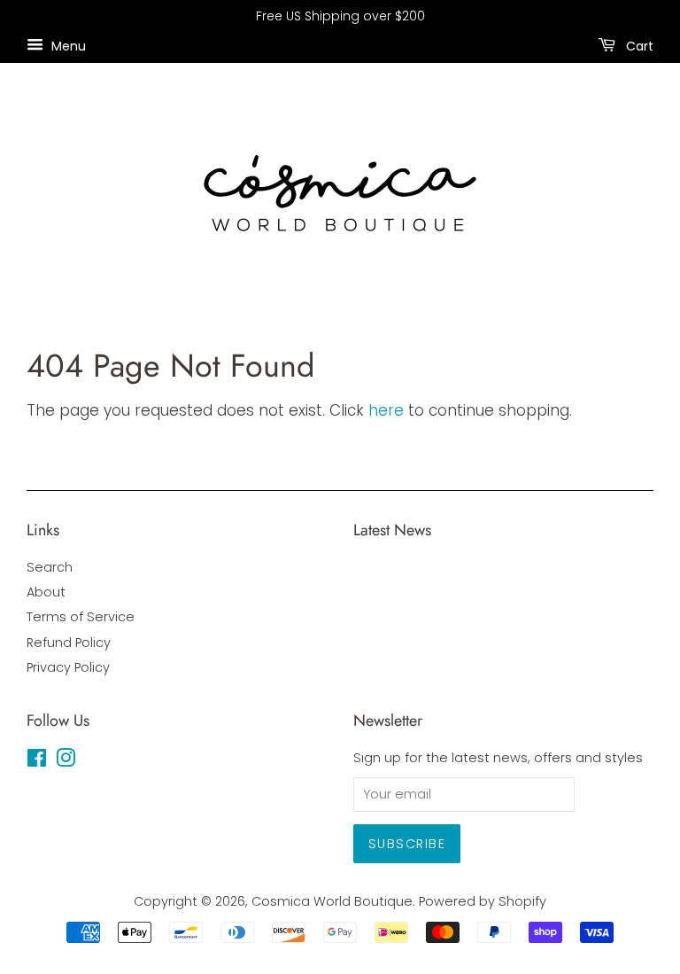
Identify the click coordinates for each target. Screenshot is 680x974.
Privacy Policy (68, 667)
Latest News (392, 530)
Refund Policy (69, 642)
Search (50, 567)
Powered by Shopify (482, 901)
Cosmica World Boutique (332, 901)
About (46, 592)
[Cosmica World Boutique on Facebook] (37, 761)
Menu (67, 45)
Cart (637, 45)
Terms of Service (81, 617)
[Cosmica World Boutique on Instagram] (65, 761)
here (386, 410)
